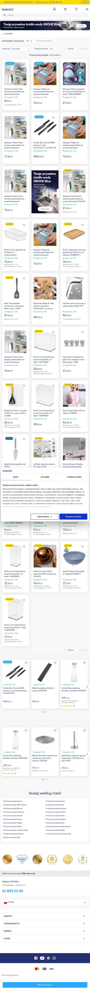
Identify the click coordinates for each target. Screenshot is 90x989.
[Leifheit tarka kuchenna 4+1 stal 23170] (44, 450)
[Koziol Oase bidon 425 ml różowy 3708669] (74, 397)
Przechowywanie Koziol (55, 805)
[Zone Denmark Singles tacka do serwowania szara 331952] (74, 450)
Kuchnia (8, 34)
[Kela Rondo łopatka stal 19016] (15, 450)
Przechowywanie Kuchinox (56, 809)
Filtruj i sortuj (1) (45, 985)
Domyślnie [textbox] (16, 49)
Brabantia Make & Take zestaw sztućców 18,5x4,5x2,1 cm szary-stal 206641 (43, 306)
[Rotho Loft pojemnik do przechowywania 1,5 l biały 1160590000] (15, 558)
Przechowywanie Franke (12, 823)
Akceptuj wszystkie (73, 517)
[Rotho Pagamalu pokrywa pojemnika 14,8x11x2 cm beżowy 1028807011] (74, 236)
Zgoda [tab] (15, 477)
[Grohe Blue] (45, 25)
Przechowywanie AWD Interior (15, 805)
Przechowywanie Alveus (12, 801)
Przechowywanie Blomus (13, 809)
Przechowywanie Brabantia (13, 812)
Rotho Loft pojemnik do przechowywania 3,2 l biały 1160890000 (43, 413)
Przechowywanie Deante (13, 816)
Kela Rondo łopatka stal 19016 (14, 465)
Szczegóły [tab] (45, 477)
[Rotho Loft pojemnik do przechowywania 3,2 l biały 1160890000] (44, 397)
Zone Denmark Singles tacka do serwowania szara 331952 (73, 467)
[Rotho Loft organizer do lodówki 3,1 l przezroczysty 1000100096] (15, 236)
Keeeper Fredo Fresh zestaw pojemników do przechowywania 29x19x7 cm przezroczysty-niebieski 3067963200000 (74, 199)
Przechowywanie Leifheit (56, 812)
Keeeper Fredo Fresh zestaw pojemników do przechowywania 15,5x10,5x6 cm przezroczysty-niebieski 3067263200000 (14, 359)
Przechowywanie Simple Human (58, 827)
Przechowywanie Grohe (12, 827)
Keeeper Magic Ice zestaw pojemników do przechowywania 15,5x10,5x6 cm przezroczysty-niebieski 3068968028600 (43, 252)
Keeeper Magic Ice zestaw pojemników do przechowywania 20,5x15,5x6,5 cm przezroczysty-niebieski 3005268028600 (43, 92)
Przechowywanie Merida (55, 816)
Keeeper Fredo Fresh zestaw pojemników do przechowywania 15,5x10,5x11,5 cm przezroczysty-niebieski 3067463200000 (14, 145)
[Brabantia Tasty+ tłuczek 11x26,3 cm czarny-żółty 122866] (15, 397)
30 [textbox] (51, 49)
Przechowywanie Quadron (56, 819)
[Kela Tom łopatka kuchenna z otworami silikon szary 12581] (15, 290)
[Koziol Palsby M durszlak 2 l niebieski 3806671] (74, 558)
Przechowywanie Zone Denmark (58, 834)
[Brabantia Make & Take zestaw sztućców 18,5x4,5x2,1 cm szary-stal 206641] (44, 290)
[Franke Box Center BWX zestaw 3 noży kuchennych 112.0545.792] (44, 129)
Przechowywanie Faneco (12, 819)
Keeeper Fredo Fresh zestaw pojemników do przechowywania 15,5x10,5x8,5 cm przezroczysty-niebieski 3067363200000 (14, 199)
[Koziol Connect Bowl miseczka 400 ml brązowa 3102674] (44, 558)
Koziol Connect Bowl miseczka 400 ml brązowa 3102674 (44, 574)
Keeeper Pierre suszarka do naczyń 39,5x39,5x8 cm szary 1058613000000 (74, 91)
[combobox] (21, 49)
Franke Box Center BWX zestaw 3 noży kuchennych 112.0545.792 (44, 145)
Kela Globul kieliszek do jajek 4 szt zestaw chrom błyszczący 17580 (73, 359)
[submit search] (5, 15)
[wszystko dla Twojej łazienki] (8, 9)
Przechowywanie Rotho (55, 823)
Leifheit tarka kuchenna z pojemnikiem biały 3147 (74, 304)
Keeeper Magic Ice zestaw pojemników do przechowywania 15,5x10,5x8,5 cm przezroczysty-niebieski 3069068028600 (73, 145)
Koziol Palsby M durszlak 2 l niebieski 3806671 (73, 572)
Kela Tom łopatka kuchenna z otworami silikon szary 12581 (13, 306)
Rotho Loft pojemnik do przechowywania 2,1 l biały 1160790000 (43, 359)
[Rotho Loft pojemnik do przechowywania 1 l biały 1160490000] (15, 611)
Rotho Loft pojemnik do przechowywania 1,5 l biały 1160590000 (14, 574)
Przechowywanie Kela (11, 838)
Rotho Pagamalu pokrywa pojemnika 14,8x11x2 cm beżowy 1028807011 (74, 252)
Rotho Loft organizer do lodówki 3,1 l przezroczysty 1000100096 (15, 252)
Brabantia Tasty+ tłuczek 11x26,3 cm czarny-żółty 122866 (15, 413)
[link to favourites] (76, 9)
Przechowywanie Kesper (55, 801)
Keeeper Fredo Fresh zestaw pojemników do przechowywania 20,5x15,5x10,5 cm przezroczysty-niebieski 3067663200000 (14, 92)
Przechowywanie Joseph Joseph (15, 830)
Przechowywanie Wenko (55, 830)
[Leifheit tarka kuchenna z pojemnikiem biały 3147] (74, 290)
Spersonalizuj (43, 517)
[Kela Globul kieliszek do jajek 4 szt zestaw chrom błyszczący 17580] (74, 343)
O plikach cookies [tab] (74, 477)
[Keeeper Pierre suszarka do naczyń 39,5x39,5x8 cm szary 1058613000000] (74, 75)
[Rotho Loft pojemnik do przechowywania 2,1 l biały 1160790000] (44, 343)
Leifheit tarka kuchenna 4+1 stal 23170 (44, 465)
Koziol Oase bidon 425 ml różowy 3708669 (74, 412)
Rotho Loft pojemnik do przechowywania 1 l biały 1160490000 (15, 627)
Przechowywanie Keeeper (13, 834)
